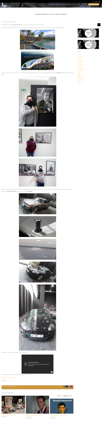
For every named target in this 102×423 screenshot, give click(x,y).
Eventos (79, 72)
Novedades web (81, 77)
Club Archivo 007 (81, 62)
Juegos (79, 74)
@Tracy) (18, 72)
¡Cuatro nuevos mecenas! (9, 415)
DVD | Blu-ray (80, 68)
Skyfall (79, 81)
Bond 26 (79, 58)
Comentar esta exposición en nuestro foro (10, 377)
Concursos (80, 66)
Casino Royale (80, 60)
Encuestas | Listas (81, 70)
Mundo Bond (80, 75)
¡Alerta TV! (80, 54)
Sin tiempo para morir (82, 79)
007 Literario (80, 56)
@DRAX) (10, 72)
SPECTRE (79, 83)
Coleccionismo (81, 64)
